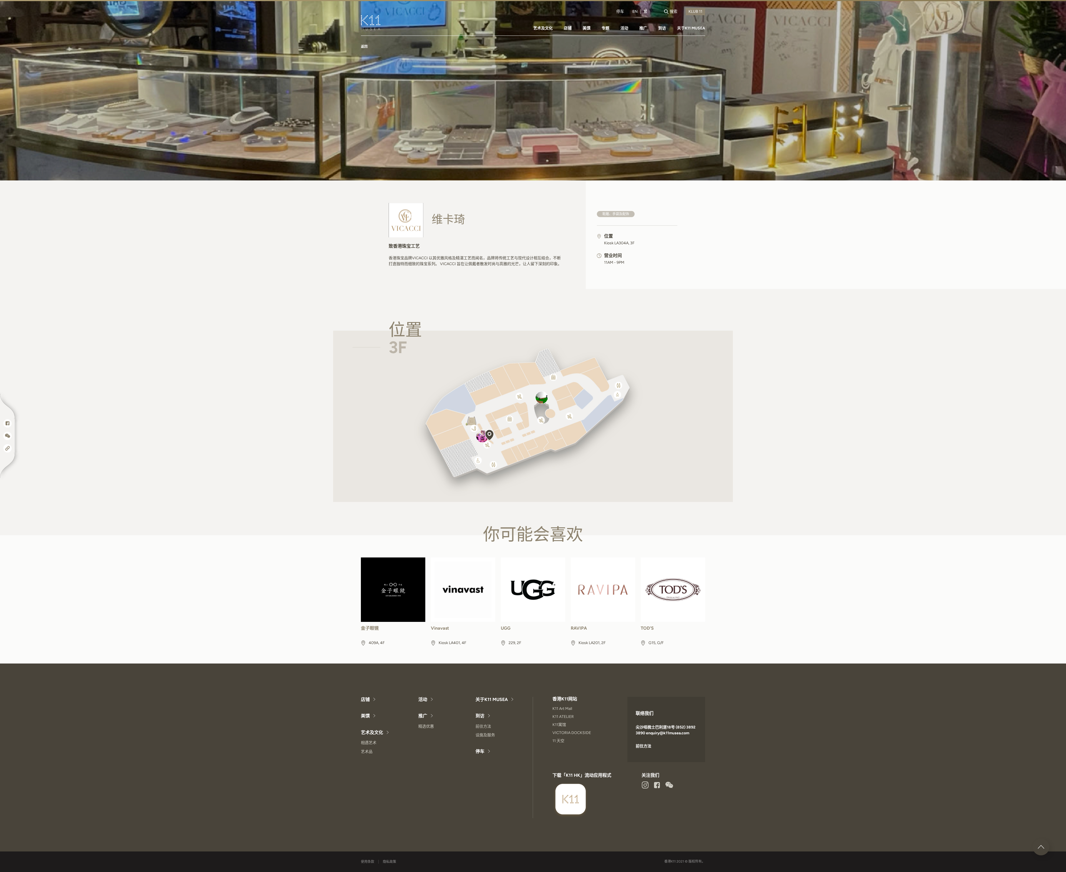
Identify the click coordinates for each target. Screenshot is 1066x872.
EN (635, 12)
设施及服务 (485, 735)
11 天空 (558, 740)
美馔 (586, 28)
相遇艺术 (368, 742)
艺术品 (367, 751)
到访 (662, 28)
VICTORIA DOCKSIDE (571, 732)
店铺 (568, 28)
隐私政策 (389, 861)
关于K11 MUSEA (691, 28)
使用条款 (367, 861)
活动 (624, 28)
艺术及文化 (543, 28)
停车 (620, 12)
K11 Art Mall (562, 708)
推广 (643, 28)
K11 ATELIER (563, 716)
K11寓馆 (559, 724)
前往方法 (483, 726)
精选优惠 (426, 726)
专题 (605, 28)
